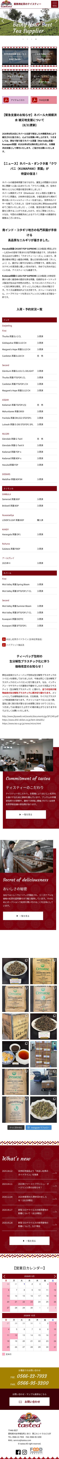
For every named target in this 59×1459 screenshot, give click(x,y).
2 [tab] (27, 39)
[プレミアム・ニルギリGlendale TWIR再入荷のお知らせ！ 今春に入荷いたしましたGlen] (43, 1026)
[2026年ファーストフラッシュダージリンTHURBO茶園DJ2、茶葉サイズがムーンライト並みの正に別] (43, 1109)
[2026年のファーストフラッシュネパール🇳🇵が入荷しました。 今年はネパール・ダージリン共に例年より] (43, 1082)
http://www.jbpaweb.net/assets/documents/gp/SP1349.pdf (30, 716)
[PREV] (5, 1276)
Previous (2, 20)
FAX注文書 (43, 100)
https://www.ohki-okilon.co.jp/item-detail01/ (23, 719)
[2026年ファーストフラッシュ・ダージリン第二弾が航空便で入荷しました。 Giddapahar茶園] (15, 1109)
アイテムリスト (17, 100)
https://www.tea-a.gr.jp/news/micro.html (21, 723)
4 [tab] (36, 39)
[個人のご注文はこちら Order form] (44, 72)
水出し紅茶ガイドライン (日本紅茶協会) (24, 639)
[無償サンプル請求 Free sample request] (15, 72)
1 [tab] (23, 39)
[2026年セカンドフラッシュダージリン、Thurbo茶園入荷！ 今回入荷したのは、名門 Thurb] (43, 999)
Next (54, 20)
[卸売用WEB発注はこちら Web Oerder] (15, 50)
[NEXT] (54, 1276)
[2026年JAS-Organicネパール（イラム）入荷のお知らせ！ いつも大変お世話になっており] (15, 971)
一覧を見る (27, 814)
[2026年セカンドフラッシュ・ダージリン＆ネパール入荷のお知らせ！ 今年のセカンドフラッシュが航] (15, 1026)
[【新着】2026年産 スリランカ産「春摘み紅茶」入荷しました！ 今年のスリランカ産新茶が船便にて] (43, 1054)
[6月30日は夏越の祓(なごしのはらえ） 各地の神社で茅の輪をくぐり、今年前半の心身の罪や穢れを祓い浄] (15, 1054)
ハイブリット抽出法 (15, 644)
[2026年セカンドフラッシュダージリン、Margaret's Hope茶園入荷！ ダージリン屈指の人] (43, 971)
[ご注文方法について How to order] (44, 50)
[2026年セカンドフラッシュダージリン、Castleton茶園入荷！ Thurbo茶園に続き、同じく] (15, 999)
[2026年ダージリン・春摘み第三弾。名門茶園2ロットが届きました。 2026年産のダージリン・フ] (15, 1082)
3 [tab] (31, 39)
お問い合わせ (32, 1401)
